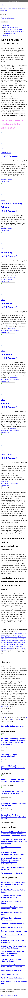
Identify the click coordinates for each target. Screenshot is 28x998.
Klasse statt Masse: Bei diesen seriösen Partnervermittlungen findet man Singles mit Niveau (14, 833)
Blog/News (6, 35)
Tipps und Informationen (10, 27)
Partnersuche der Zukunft (11, 873)
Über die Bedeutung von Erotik (14, 931)
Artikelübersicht (10, 33)
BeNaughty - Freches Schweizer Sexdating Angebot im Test (13, 817)
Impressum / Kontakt (10, 995)
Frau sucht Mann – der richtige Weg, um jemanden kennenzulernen (14, 953)
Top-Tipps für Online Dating (13, 29)
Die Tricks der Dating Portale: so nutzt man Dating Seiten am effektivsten (14, 841)
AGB (1, 995)
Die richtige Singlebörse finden (14, 31)
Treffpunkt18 (9, 403)
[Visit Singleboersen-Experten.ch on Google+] (23, 9)
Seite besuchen (5, 181)
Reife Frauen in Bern (11, 637)
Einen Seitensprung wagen (12, 970)
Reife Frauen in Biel (11, 642)
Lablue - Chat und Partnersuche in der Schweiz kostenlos (13, 768)
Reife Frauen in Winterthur (17, 639)
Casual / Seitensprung (12, 726)
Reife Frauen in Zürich (20, 633)
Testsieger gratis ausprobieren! (10, 379)
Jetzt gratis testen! (6, 179)
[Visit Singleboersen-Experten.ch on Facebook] (5, 9)
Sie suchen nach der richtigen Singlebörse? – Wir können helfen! (13, 884)
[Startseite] (4, 18)
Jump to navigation (14, 1)
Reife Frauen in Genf (7, 635)
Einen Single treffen (9, 974)
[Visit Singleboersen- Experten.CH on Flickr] (3, 10)
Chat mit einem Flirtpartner (12, 924)
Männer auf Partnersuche (11, 927)
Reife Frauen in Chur (17, 650)
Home (4, 5)
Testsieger (6, 25)
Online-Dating (5, 706)
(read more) (10, 178)
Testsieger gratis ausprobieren (10, 330)
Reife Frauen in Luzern (8, 640)
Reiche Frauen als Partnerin (12, 978)
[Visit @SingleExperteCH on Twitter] (14, 9)
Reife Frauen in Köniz (12, 644)
